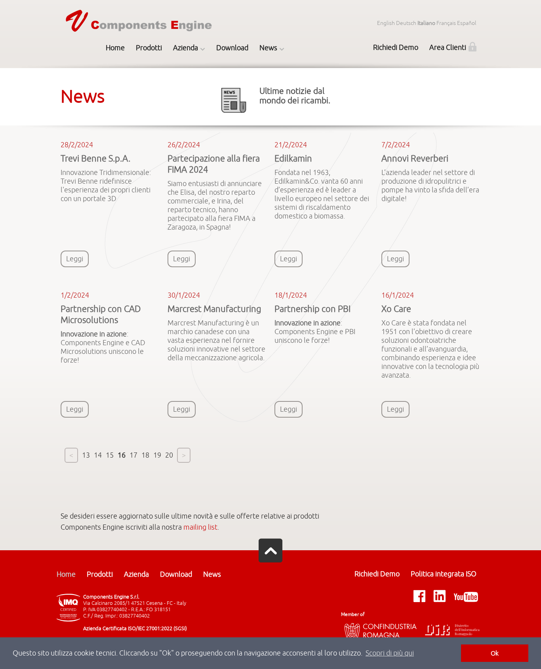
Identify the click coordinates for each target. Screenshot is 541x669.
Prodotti (149, 48)
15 (110, 455)
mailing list (200, 527)
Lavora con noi (187, 158)
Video (187, 121)
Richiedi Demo (395, 47)
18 (145, 455)
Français (446, 23)
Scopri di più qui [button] (390, 653)
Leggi (74, 259)
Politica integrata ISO (443, 574)
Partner (187, 139)
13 (86, 455)
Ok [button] (495, 653)
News (268, 48)
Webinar (274, 85)
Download (232, 48)
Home (115, 48)
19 (157, 455)
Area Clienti (447, 47)
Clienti (187, 103)
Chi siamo (187, 66)
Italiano (426, 23)
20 (169, 455)
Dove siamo (187, 85)
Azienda (185, 48)
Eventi (274, 103)
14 (98, 455)
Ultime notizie (273, 66)
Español (466, 23)
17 (133, 455)
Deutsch (406, 23)
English (386, 23)
